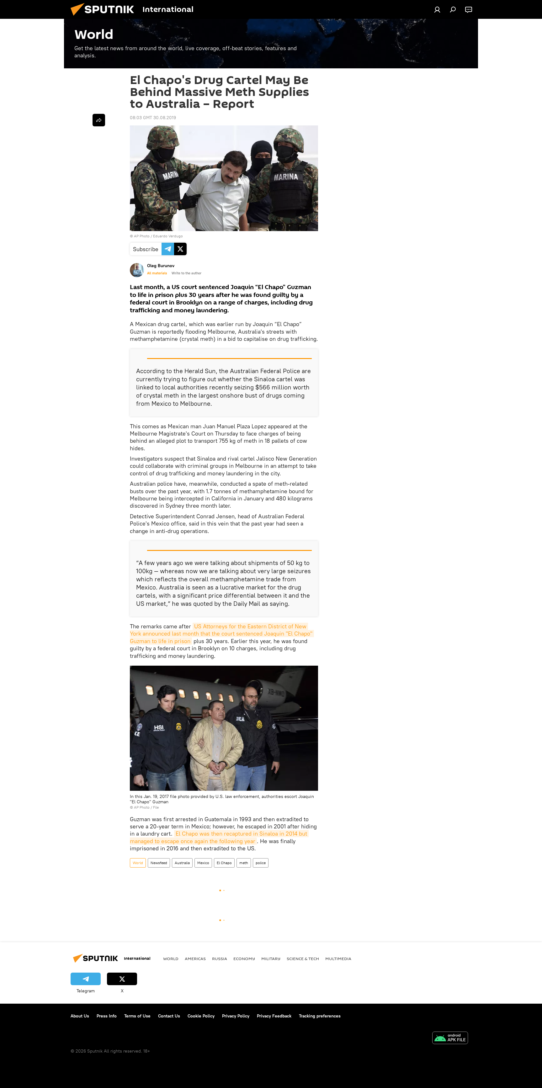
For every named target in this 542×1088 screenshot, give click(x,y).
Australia (182, 862)
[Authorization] (437, 9)
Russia (219, 958)
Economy (244, 958)
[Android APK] (450, 1039)
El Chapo (224, 862)
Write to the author (186, 273)
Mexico (203, 862)
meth (243, 862)
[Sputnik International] (104, 17)
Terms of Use (137, 1016)
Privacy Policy (235, 1016)
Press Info (107, 1016)
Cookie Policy (201, 1016)
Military (270, 958)
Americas (195, 958)
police (261, 862)
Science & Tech (303, 958)
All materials (157, 273)
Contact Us (169, 1016)
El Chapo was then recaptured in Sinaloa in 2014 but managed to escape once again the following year (219, 837)
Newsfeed (159, 862)
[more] (99, 120)
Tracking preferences (320, 1016)
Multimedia (338, 958)
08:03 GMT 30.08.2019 (153, 117)
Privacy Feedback (274, 1016)
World (138, 862)
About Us (80, 1016)
